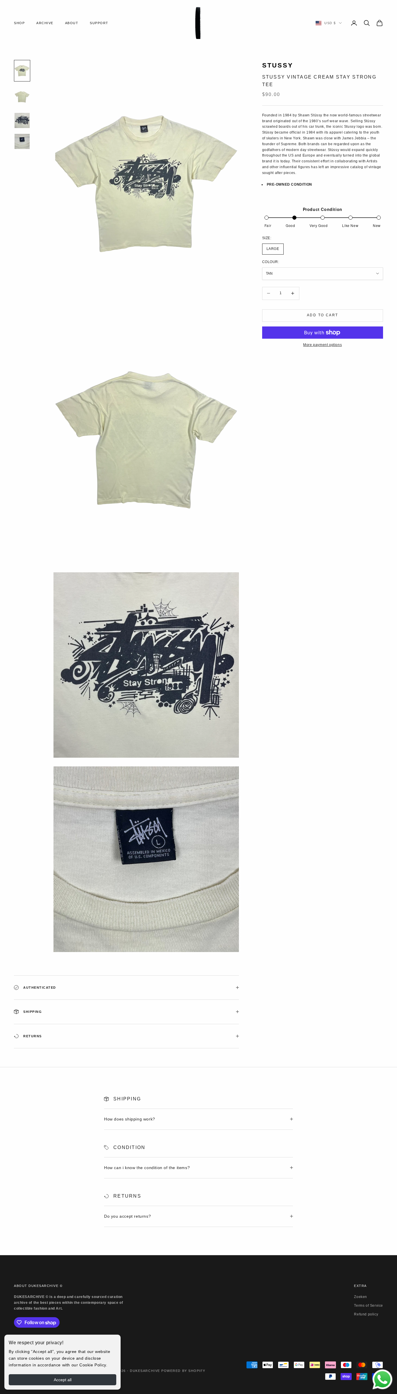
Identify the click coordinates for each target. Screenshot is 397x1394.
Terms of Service (368, 1306)
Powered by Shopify (183, 1370)
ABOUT (71, 23)
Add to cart (322, 315)
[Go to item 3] (22, 120)
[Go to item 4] (22, 141)
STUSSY (278, 65)
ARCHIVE (44, 23)
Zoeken (360, 1297)
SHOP (19, 23)
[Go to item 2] (22, 97)
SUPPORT (99, 23)
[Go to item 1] (22, 70)
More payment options (322, 345)
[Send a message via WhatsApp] (382, 1379)
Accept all (62, 1379)
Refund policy (366, 1314)
